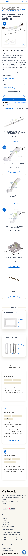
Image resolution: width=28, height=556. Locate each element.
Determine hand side (7, 550)
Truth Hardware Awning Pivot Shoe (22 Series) (11, 9)
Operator (21, 326)
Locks (21, 322)
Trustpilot (4, 503)
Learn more (12, 398)
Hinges (21, 319)
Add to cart (14, 100)
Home (3, 7)
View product (13, 141)
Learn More (12, 440)
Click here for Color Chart (8, 78)
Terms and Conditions (8, 526)
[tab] (8, 108)
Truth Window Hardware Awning (12, 7)
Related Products (8, 108)
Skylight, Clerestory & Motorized (11, 532)
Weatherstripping (6, 541)
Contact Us (5, 520)
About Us (4, 518)
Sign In (22, 2)
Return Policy (5, 522)
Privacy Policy (5, 524)
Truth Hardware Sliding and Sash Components (11, 535)
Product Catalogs (7, 548)
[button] (23, 44)
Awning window (9, 312)
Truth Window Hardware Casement (12, 539)
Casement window (10, 337)
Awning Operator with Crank (8, 8)
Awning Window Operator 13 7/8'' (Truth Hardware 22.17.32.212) (15, 105)
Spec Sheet (19, 108)
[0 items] (25, 1)
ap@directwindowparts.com (10, 501)
